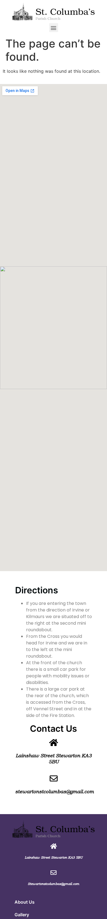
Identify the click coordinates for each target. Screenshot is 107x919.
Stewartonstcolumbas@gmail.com (53, 884)
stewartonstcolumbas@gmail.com (54, 792)
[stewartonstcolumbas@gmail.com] (54, 779)
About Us (25, 902)
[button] (53, 27)
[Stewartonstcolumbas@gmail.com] (53, 873)
